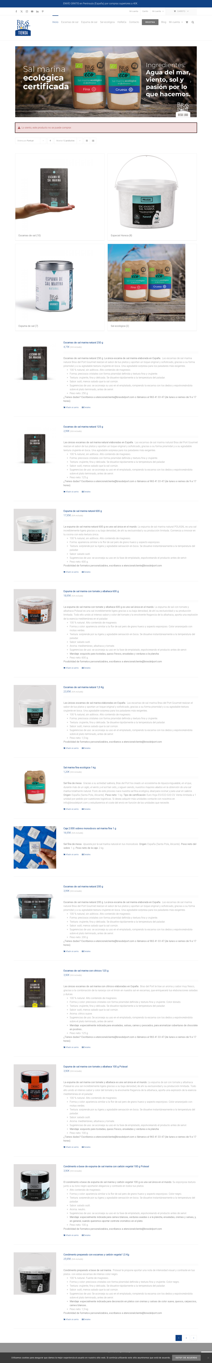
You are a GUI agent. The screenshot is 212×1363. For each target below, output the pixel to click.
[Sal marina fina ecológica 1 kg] (35, 786)
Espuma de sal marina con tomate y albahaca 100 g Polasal (95, 1066)
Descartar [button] (144, 3)
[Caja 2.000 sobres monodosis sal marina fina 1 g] (35, 847)
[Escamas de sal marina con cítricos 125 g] (35, 989)
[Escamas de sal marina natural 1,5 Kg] (35, 706)
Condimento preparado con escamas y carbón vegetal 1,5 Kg (96, 1254)
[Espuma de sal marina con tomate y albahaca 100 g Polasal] (35, 1085)
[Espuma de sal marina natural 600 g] (35, 530)
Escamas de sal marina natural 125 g (83, 426)
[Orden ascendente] (50, 141)
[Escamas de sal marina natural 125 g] (35, 445)
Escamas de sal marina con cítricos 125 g (85, 970)
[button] (193, 21)
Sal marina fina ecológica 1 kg (79, 767)
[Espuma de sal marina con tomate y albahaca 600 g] (35, 610)
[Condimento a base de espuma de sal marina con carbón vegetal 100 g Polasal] (35, 1185)
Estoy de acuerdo (186, 1357)
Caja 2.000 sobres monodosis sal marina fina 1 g (89, 828)
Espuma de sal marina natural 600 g (82, 511)
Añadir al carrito (72, 407)
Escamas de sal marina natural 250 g (83, 342)
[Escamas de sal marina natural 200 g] (35, 905)
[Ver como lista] (93, 141)
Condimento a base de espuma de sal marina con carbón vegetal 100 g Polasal (106, 1166)
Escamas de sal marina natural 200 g (83, 886)
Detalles (87, 407)
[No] (208, 1357)
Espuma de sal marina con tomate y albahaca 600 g (91, 591)
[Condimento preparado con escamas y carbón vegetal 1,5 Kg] (35, 1273)
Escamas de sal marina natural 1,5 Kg (83, 687)
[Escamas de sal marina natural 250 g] (35, 361)
